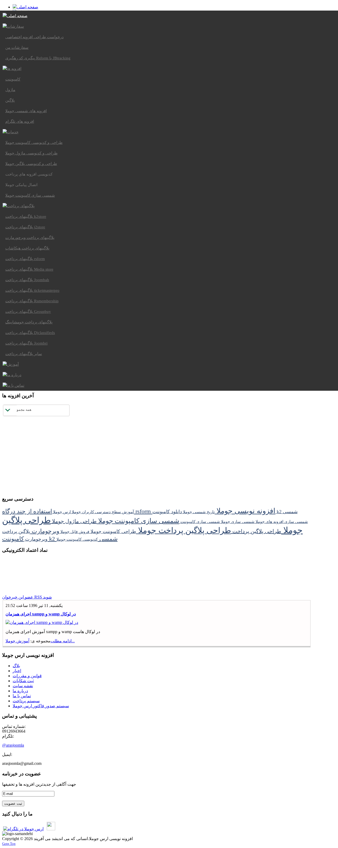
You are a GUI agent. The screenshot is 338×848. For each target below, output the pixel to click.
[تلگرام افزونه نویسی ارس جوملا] (23, 829)
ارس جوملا (61, 512)
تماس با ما (22, 696)
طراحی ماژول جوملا (74, 521)
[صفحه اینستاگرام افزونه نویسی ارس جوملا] (51, 829)
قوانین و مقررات (27, 675)
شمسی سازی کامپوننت (199, 521)
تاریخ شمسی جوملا (198, 512)
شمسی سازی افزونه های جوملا (281, 521)
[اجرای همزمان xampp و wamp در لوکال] (42, 622)
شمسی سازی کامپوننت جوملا (138, 520)
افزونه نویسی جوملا (245, 511)
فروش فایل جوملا (74, 531)
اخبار (17, 670)
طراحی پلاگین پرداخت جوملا (183, 530)
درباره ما (20, 691)
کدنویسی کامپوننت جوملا (77, 539)
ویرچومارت (44, 531)
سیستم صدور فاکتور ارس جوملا (41, 706)
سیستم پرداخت (26, 701)
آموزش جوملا (17, 641)
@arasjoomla (13, 745)
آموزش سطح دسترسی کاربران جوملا (102, 512)
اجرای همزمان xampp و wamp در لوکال (41, 614)
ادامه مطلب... (62, 641)
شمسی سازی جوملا (237, 521)
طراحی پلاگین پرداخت (256, 531)
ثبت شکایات (23, 681)
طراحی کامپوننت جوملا (112, 531)
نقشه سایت (23, 686)
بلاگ (16, 665)
